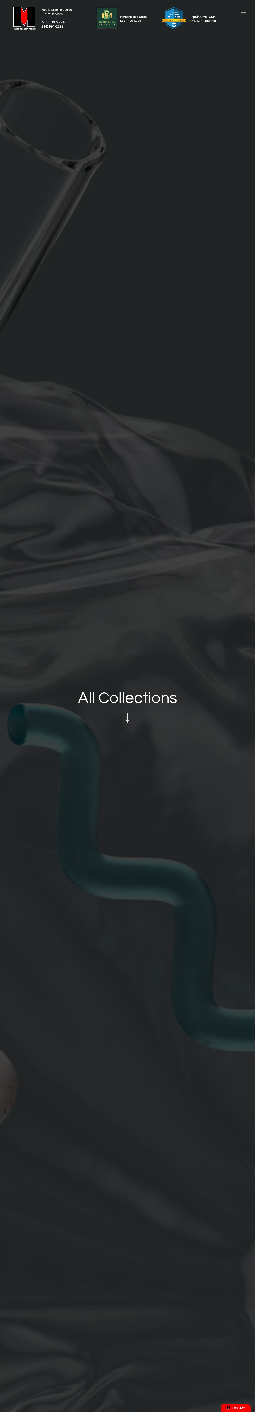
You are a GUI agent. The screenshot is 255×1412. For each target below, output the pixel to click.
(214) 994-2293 (52, 26)
